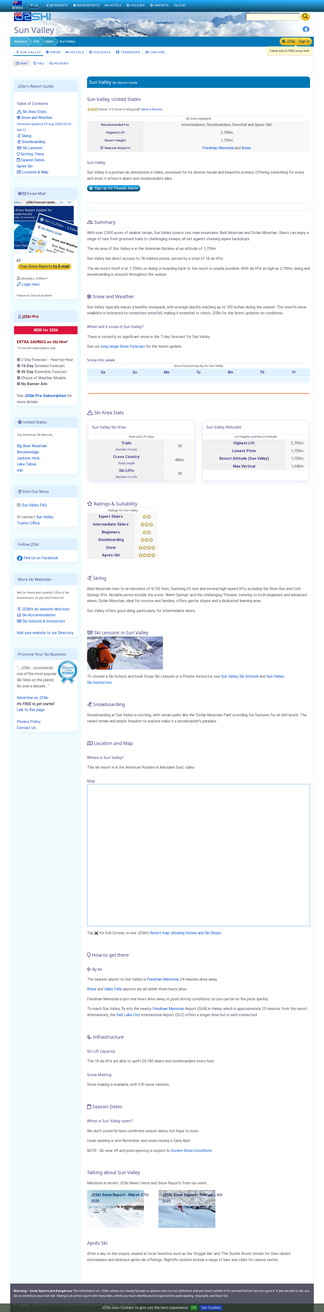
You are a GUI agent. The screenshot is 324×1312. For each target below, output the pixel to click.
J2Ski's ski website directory (45, 609)
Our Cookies (211, 1307)
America (20, 41)
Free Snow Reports (44, 266)
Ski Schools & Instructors (43, 621)
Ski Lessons (32, 148)
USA (36, 41)
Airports (161, 5)
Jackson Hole (28, 458)
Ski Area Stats (34, 111)
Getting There (32, 154)
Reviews (61, 63)
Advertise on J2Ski (32, 697)
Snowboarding (33, 142)
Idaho (49, 41)
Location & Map (34, 172)
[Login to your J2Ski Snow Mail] (46, 226)
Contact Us (26, 728)
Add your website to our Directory (45, 633)
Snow (54, 52)
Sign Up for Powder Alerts (115, 188)
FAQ (40, 63)
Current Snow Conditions (191, 1150)
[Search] (305, 16)
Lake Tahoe (26, 464)
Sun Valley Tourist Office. (35, 520)
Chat (182, 5)
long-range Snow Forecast (123, 346)
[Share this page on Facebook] (306, 31)
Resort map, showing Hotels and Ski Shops (185, 933)
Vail (20, 470)
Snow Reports (88, 5)
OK (193, 1307)
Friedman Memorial (218, 148)
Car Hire (157, 52)
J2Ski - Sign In (297, 41)
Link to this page (31, 710)
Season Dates (32, 160)
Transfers (130, 52)
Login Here (30, 284)
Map (23, 63)
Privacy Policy (29, 721)
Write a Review (151, 109)
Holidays (102, 52)
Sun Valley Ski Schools (240, 676)
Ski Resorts (59, 5)
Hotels (77, 52)
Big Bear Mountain (32, 446)
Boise (246, 148)
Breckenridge (28, 452)
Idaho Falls (113, 989)
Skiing (26, 136)
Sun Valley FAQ (34, 505)
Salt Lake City (128, 1015)
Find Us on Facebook (40, 558)
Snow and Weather (44, 123)
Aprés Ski (24, 166)
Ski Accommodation (38, 615)
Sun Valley (30, 52)
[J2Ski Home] (33, 20)
